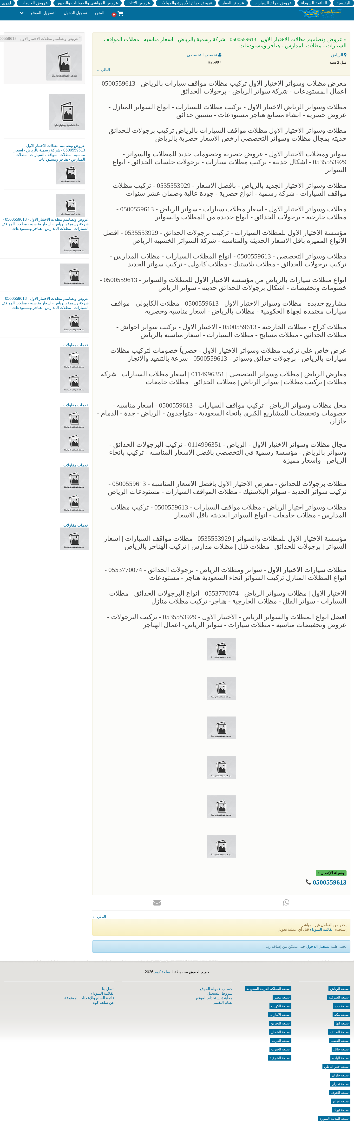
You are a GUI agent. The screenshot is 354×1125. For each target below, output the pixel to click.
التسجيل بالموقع (44, 13)
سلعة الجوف (340, 1092)
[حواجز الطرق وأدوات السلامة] (74, 418)
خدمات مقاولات (76, 345)
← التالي (103, 70)
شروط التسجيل (219, 993)
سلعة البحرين (280, 1023)
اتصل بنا (108, 989)
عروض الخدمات (34, 3)
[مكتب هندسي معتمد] (74, 479)
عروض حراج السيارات (273, 3)
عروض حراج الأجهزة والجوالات (185, 3)
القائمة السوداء (314, 3)
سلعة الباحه (340, 1058)
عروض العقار (233, 3)
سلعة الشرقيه (339, 997)
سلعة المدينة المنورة (334, 1118)
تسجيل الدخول (75, 13)
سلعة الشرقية (280, 1058)
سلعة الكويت (280, 1006)
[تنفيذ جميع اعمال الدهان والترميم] (74, 539)
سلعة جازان (340, 1075)
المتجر (99, 13)
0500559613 (330, 882)
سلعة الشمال (280, 1032)
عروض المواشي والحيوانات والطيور (87, 3)
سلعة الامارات (279, 1015)
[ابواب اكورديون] (74, 358)
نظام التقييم (222, 1002)
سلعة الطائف (339, 1032)
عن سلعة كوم (103, 1002)
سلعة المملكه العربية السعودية (268, 989)
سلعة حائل (341, 1049)
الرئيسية (343, 3)
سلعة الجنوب (280, 1049)
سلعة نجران (340, 1084)
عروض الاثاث (138, 3)
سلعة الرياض (339, 989)
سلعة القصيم (339, 1041)
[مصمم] (74, 381)
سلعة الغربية (281, 1041)
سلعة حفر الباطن (336, 1066)
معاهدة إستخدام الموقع (214, 998)
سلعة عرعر (340, 1101)
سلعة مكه (341, 1015)
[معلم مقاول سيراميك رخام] (74, 501)
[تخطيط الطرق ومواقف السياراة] (74, 441)
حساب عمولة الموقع (216, 989)
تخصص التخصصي (202, 55)
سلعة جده (341, 1006)
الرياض (337, 55)
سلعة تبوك (341, 1110)
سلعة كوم (162, 972)
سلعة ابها (342, 1023)
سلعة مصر (282, 997)
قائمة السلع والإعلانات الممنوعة (89, 998)
